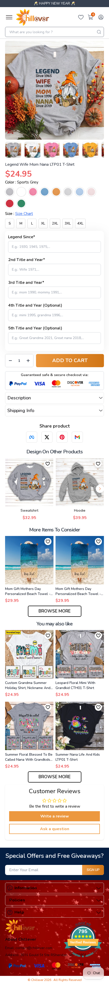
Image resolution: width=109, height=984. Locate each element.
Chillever (37, 980)
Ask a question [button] (54, 829)
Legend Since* (21, 237)
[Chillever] (32, 17)
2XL (55, 223)
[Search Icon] (99, 32)
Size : (19, 213)
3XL (68, 223)
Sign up (93, 870)
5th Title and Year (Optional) (35, 328)
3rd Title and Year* (26, 282)
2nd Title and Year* (26, 260)
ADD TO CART (70, 360)
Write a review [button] (54, 816)
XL (43, 223)
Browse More (55, 611)
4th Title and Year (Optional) (35, 305)
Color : (21, 182)
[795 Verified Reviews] (83, 960)
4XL (80, 223)
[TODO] (31, 437)
